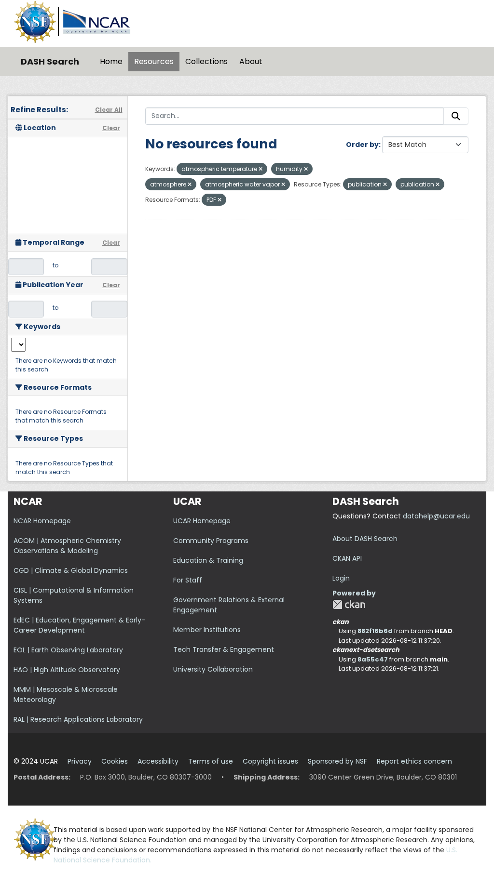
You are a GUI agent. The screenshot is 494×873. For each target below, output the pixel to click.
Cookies (114, 761)
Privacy (80, 761)
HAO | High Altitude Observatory (67, 670)
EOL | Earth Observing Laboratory (68, 650)
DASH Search (50, 61)
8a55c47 (372, 659)
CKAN (348, 604)
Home (111, 61)
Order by (362, 144)
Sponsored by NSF (337, 761)
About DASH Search (365, 538)
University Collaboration (213, 669)
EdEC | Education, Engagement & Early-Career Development (79, 625)
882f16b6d (375, 630)
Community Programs (210, 540)
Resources (154, 61)
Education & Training (208, 560)
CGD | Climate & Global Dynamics (71, 570)
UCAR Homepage (202, 521)
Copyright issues (270, 761)
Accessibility (157, 761)
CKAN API (347, 558)
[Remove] (260, 169)
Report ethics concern (414, 761)
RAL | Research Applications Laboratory (78, 719)
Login (341, 578)
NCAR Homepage (42, 521)
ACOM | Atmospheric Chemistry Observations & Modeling (67, 546)
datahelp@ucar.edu (436, 516)
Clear (111, 128)
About (250, 61)
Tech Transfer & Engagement (223, 649)
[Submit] (455, 116)
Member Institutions (207, 630)
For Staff (187, 580)
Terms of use (210, 761)
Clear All (109, 110)
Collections (206, 61)
